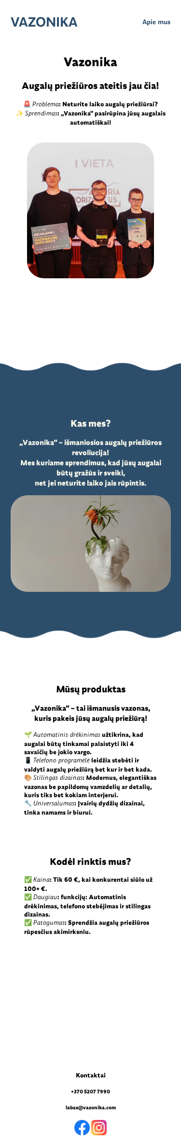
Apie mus (156, 22)
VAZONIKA (44, 22)
